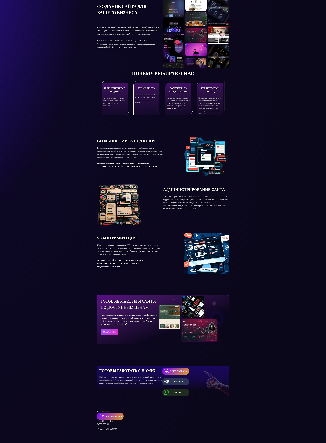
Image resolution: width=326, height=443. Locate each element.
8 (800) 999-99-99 (104, 424)
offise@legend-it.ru (105, 421)
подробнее (109, 331)
